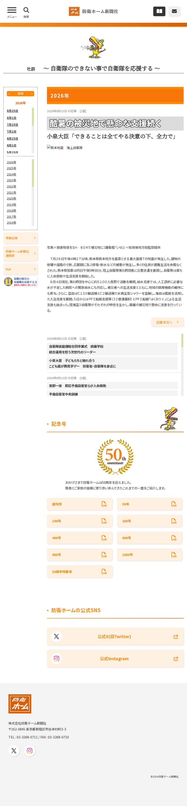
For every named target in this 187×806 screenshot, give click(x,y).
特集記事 (12, 238)
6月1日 (11, 145)
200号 (126, 520)
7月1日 (11, 131)
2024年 (11, 174)
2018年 (11, 210)
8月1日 (11, 118)
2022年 (11, 186)
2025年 (11, 168)
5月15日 (12, 152)
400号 (56, 537)
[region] (20, 130)
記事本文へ (164, 322)
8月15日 (12, 111)
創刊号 (57, 504)
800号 (56, 554)
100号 (56, 520)
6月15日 (12, 138)
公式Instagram (114, 658)
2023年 (11, 180)
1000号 (127, 554)
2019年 (11, 204)
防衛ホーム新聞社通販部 (17, 253)
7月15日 (12, 124)
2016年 (11, 222)
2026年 (11, 162)
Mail (8, 269)
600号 (126, 537)
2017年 (11, 216)
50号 (125, 504)
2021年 (11, 192)
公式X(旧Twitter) (114, 636)
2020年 (11, 198)
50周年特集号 (62, 571)
